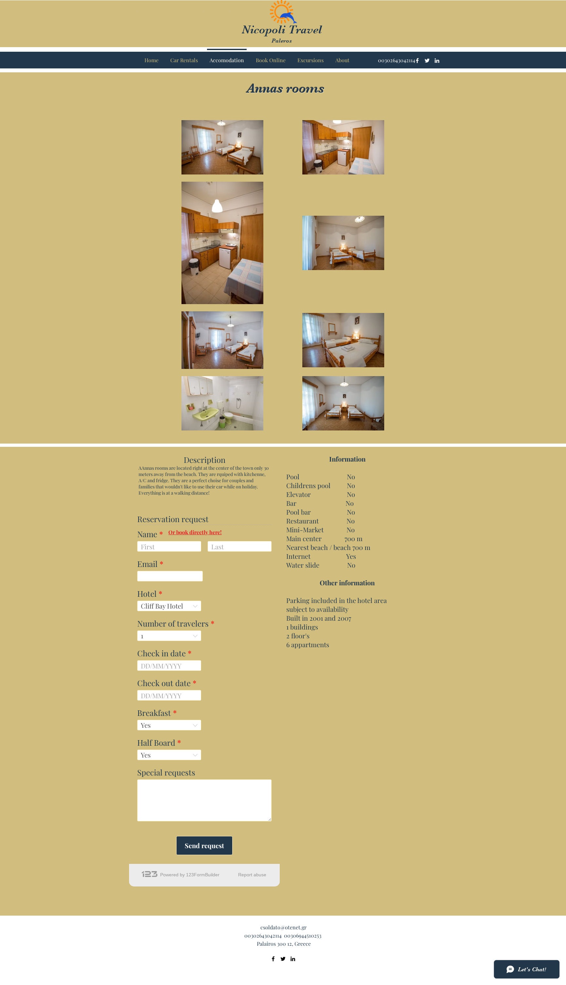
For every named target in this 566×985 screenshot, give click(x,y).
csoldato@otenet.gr (283, 927)
